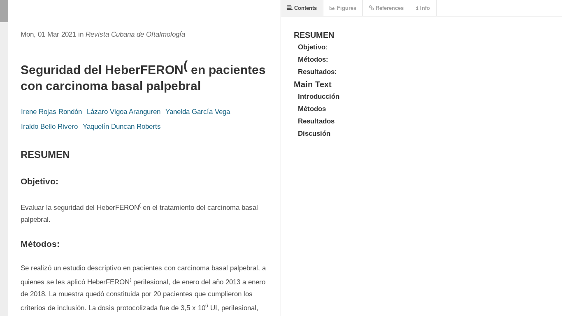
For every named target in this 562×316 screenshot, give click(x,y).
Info (424, 8)
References (389, 8)
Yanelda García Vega (197, 112)
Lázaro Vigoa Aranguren (123, 112)
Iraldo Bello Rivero (49, 126)
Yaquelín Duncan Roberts (122, 126)
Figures (345, 8)
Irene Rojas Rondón (51, 112)
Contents (305, 8)
